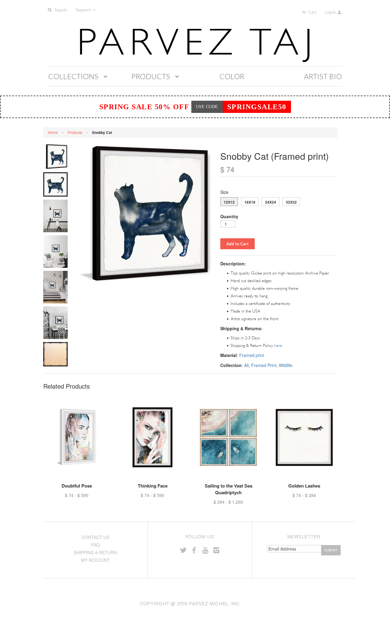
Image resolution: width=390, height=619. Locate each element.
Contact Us (95, 537)
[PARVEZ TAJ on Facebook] (194, 550)
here (278, 345)
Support (83, 9)
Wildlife (285, 365)
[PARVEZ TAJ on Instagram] (216, 550)
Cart (312, 12)
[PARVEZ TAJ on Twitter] (183, 550)
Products (75, 132)
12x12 (229, 202)
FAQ (95, 545)
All (246, 365)
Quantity (229, 216)
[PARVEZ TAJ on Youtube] (205, 550)
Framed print (251, 355)
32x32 (291, 202)
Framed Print (263, 365)
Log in (331, 12)
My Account (95, 560)
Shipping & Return (95, 552)
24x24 (270, 202)
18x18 (249, 202)
